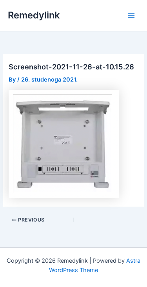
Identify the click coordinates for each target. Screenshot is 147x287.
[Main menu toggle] (131, 15)
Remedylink (34, 15)
